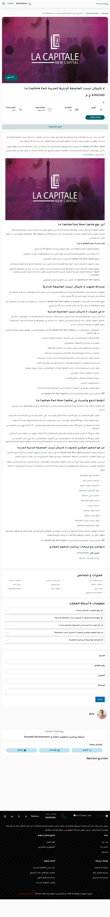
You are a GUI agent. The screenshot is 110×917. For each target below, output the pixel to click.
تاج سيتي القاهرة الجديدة (44, 868)
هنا (80, 558)
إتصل (85, 750)
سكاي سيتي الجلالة (90, 496)
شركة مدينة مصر (100, 878)
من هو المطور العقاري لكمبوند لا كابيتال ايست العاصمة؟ (78, 633)
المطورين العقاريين (46, 847)
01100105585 (83, 553)
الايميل (101, 676)
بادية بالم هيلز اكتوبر (46, 878)
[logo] (102, 4)
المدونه (105, 852)
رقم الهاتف (99, 666)
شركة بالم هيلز (101, 868)
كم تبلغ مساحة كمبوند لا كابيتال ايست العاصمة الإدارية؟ (78, 618)
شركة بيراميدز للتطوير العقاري (39, 453)
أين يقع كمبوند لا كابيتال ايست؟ (89, 611)
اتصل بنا (104, 847)
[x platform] (19, 816)
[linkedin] (12, 816)
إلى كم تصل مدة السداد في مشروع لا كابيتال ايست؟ (81, 625)
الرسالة (101, 686)
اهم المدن (50, 842)
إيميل (20, 750)
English (11, 4)
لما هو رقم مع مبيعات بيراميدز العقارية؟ (86, 640)
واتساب (52, 750)
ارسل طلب (95, 117)
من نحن (104, 842)
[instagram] (5, 816)
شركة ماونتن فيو (100, 873)
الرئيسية (105, 13)
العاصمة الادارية (92, 13)
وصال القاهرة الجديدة (45, 883)
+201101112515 (22, 4)
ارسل (100, 699)
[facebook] (26, 816)
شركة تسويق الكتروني (26, 894)
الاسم (101, 656)
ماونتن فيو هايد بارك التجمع (42, 873)
